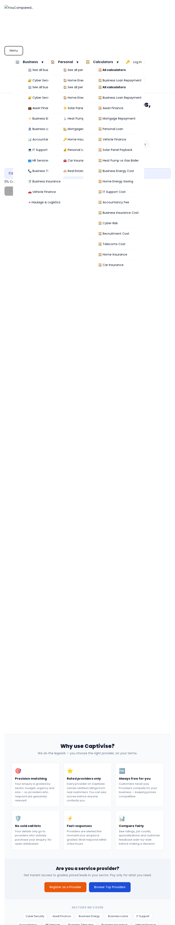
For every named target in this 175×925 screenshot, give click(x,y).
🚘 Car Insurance (76, 160)
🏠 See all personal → (79, 70)
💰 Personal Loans (76, 150)
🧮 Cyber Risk (108, 223)
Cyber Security (35, 916)
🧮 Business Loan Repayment (119, 80)
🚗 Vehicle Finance (42, 192)
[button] (30, 62)
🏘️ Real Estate (73, 171)
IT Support (142, 916)
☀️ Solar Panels (74, 108)
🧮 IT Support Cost (112, 192)
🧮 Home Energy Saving (115, 181)
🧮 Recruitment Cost (113, 233)
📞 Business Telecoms (44, 171)
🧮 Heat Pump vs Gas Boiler (118, 160)
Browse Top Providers (109, 887)
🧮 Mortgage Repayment (117, 118)
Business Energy (89, 916)
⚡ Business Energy (42, 118)
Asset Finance (61, 916)
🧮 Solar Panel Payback (115, 150)
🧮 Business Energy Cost (116, 171)
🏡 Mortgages (73, 129)
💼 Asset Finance (40, 108)
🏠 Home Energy (75, 80)
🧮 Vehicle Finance (112, 139)
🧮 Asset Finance (110, 108)
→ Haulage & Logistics (44, 202)
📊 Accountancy (40, 139)
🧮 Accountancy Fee (113, 202)
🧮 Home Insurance (112, 254)
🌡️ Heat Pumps (74, 118)
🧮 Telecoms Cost (111, 244)
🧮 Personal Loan (110, 129)
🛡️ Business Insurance (44, 181)
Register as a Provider (65, 887)
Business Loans (118, 916)
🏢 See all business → (43, 70)
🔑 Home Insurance (77, 139)
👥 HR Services (38, 160)
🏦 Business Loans (41, 129)
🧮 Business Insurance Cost (118, 213)
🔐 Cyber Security (41, 80)
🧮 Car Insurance (111, 265)
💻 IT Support (38, 150)
